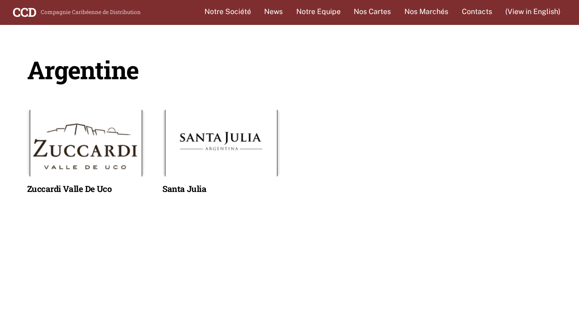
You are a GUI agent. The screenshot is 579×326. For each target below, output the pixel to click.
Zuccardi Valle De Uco (69, 188)
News (273, 11)
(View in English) (532, 11)
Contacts (477, 11)
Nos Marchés (426, 11)
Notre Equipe (318, 11)
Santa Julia (184, 188)
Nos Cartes (372, 11)
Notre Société (227, 11)
